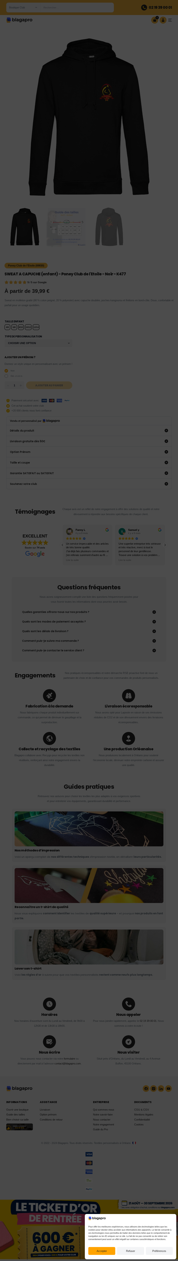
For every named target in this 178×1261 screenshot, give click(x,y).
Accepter (102, 1250)
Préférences (159, 1250)
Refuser (130, 1250)
